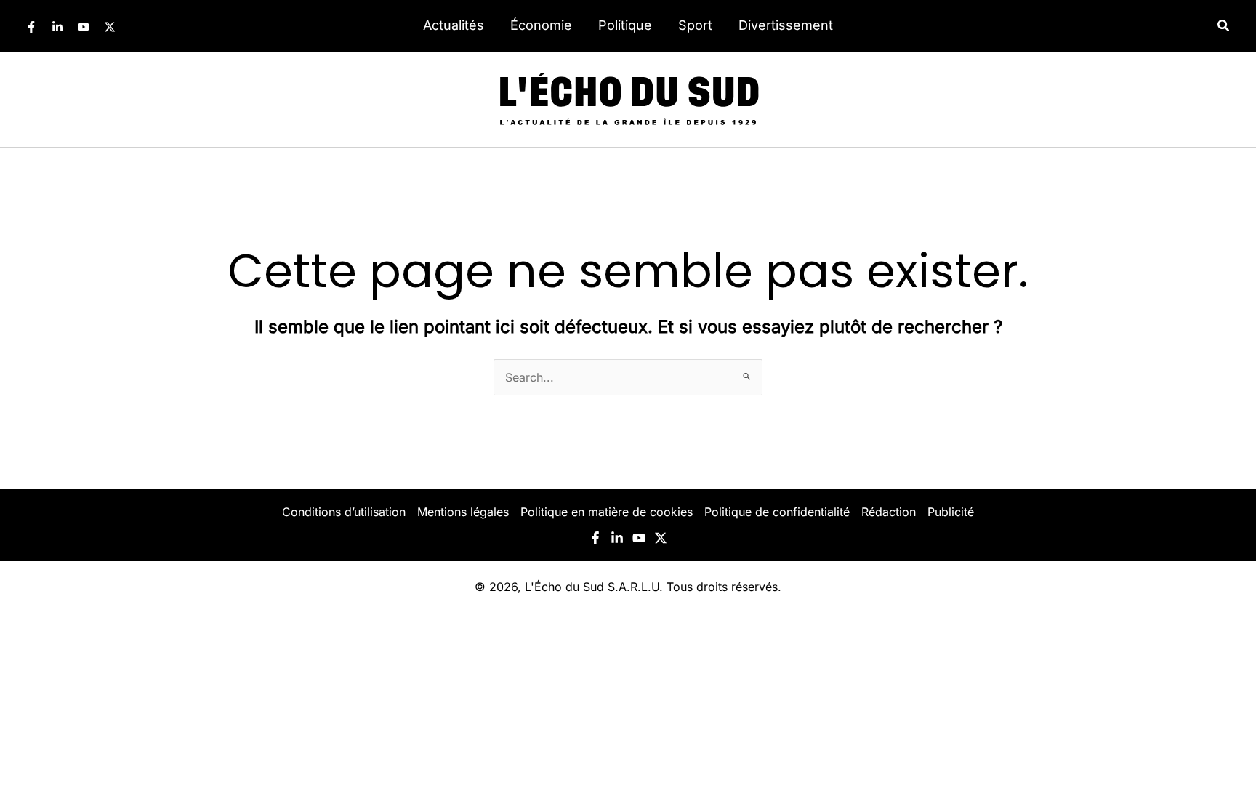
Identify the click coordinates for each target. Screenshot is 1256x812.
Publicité (950, 512)
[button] (1224, 26)
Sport (695, 25)
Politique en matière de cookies (606, 512)
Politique (625, 25)
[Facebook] (31, 27)
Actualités (453, 25)
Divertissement (785, 25)
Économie (541, 25)
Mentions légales (463, 512)
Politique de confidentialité (777, 512)
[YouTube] (83, 27)
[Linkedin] (57, 27)
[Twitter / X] (110, 27)
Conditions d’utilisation (344, 512)
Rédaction (888, 512)
